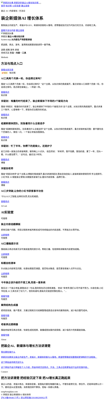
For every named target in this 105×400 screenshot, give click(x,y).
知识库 (9, 6)
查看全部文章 (7, 70)
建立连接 (25, 6)
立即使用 (5, 235)
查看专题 (5, 296)
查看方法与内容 (8, 30)
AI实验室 (16, 6)
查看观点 (5, 92)
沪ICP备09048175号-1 (10, 398)
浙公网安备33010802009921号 (34, 398)
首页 (3, 6)
